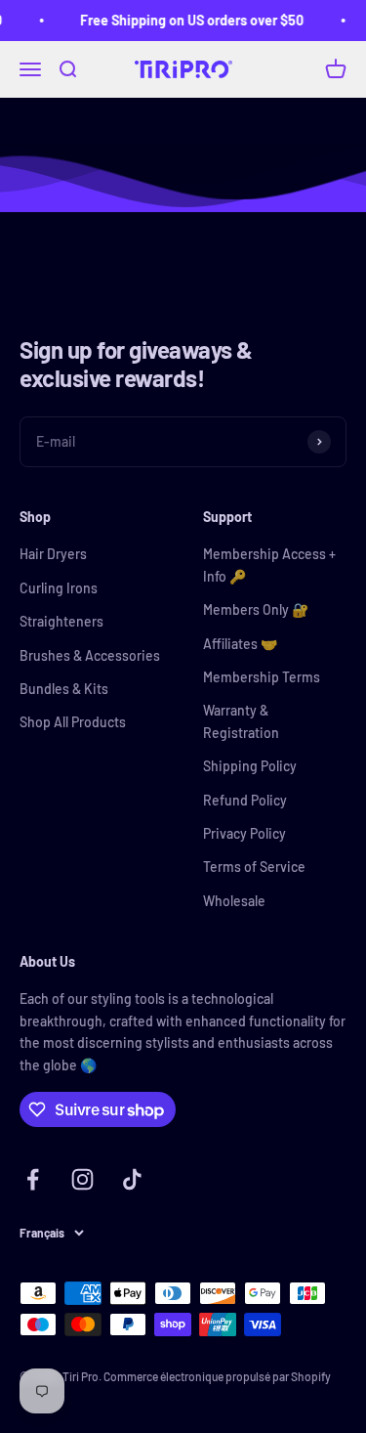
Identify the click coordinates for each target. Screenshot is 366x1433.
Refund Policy (245, 800)
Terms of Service (254, 866)
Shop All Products (73, 722)
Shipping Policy (250, 766)
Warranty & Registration (241, 721)
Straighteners (61, 621)
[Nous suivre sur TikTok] (132, 1179)
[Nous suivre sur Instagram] (82, 1179)
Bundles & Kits (64, 688)
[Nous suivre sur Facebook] (33, 1179)
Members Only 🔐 (255, 609)
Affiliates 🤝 (240, 643)
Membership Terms (261, 677)
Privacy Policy (244, 833)
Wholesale (234, 900)
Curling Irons (59, 588)
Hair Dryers (53, 553)
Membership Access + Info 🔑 (269, 564)
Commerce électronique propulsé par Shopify (217, 1376)
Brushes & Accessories (90, 655)
